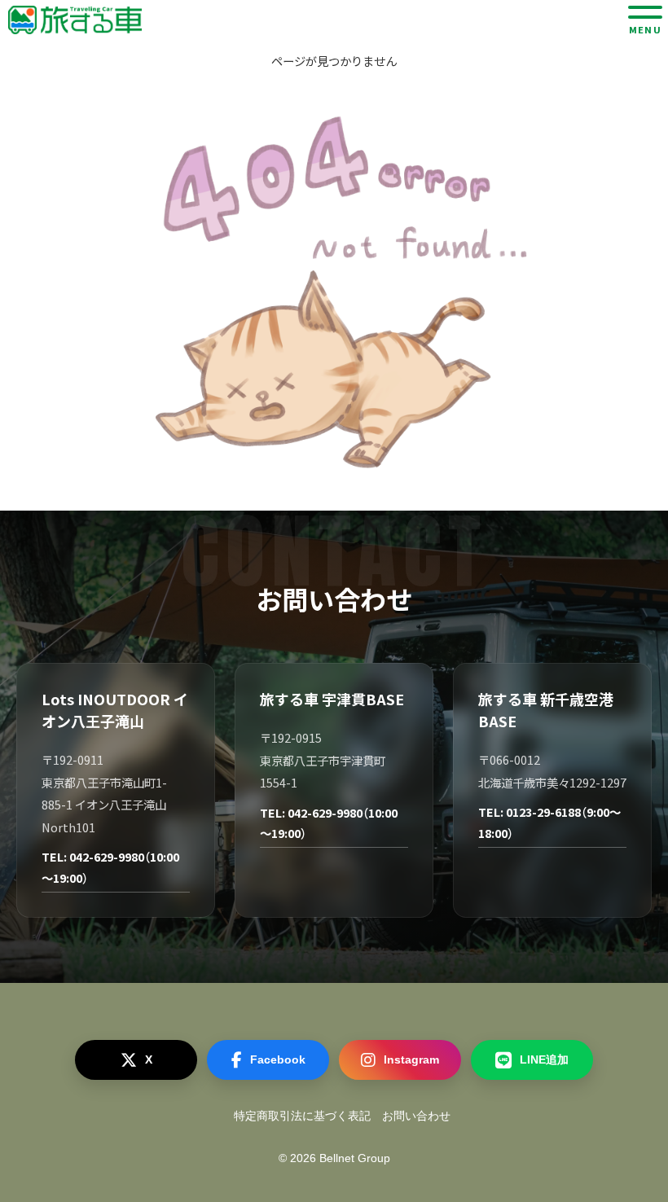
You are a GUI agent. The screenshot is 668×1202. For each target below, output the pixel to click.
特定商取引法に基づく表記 (302, 1115)
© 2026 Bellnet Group (334, 1158)
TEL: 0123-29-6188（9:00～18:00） (549, 822)
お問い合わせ (416, 1115)
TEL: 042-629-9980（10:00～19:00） (110, 867)
